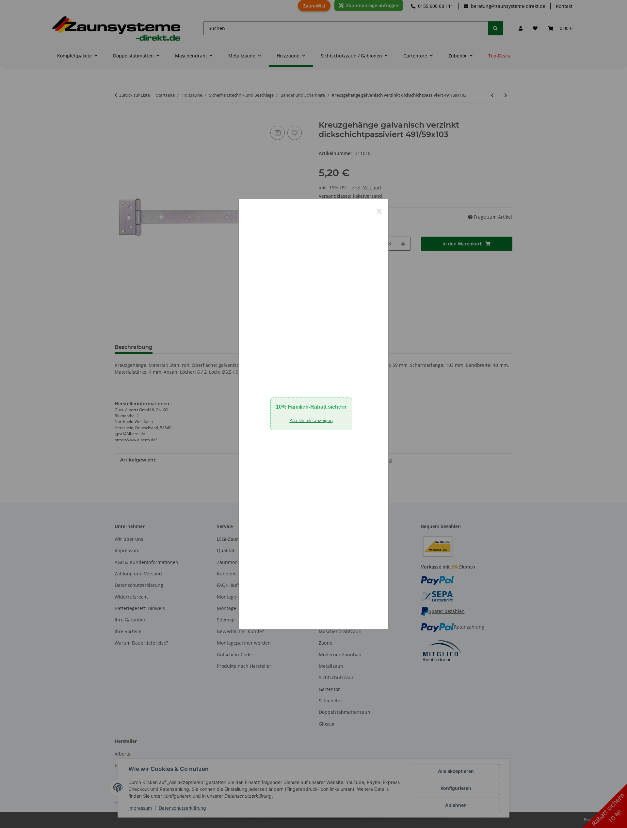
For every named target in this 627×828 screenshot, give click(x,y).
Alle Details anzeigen (311, 420)
